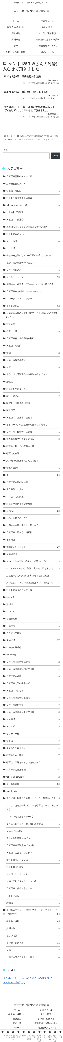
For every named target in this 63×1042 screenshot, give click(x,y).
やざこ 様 (33, 331)
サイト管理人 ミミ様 (33, 860)
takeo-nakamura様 (33, 777)
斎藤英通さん (33, 306)
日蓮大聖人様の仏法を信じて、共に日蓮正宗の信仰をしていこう (31, 315)
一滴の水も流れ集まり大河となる (33, 525)
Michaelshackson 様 (33, 205)
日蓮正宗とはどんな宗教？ (33, 852)
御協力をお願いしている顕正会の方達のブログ (33, 255)
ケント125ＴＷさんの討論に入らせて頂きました (33, 568)
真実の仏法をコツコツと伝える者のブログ (33, 227)
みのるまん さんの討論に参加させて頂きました (33, 583)
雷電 (33, 353)
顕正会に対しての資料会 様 (33, 446)
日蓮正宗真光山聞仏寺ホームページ (33, 291)
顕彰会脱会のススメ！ (33, 183)
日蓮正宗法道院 (33, 345)
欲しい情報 (33, 935)
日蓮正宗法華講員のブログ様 (33, 845)
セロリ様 (33, 248)
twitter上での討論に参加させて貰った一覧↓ (33, 561)
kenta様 (33, 597)
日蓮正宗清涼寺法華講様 (33, 698)
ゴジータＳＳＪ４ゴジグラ (33, 298)
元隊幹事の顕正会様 (33, 769)
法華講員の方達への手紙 (46, 1023)
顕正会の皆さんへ (33, 234)
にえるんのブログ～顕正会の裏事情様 (33, 824)
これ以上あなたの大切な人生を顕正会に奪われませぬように (33, 807)
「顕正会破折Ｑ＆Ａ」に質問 (33, 957)
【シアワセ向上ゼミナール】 (33, 816)
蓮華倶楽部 (33, 554)
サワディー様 (33, 733)
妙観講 (33, 381)
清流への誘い (33, 468)
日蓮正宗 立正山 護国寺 (33, 417)
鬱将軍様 (33, 640)
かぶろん (33, 511)
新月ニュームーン (33, 277)
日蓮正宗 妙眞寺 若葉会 (33, 432)
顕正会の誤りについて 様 (33, 590)
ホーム (17, 1010)
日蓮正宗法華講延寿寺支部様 (33, 712)
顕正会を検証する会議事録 (33, 198)
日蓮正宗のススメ (33, 270)
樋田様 (33, 741)
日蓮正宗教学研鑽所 (33, 360)
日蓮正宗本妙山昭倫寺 (33, 482)
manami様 (33, 654)
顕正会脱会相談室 (33, 867)
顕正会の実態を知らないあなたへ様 (33, 762)
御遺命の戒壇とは (33, 921)
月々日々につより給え (33, 874)
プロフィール (46, 1010)
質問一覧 (33, 928)
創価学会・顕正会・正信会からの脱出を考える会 (33, 284)
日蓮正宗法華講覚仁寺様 (33, 662)
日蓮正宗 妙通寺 (33, 219)
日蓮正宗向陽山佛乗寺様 (33, 683)
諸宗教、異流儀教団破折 (33, 403)
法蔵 (33, 367)
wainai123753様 (33, 831)
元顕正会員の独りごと (33, 518)
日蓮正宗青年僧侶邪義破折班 (33, 338)
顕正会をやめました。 (33, 389)
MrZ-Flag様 (33, 791)
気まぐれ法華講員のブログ (33, 838)
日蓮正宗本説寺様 (33, 690)
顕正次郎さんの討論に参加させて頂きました (33, 575)
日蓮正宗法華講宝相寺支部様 (33, 669)
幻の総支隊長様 (33, 647)
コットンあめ (33, 895)
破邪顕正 (33, 539)
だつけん (33, 611)
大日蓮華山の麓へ (33, 489)
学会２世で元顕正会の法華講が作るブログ (33, 374)
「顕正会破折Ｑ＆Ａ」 (46, 1027)
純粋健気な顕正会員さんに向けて (33, 460)
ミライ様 (33, 726)
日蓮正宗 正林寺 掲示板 (33, 532)
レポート (33, 950)
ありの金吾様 (33, 784)
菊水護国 (33, 410)
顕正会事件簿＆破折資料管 (33, 504)
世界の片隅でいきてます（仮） (33, 439)
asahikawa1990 (11, 982)
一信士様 (33, 626)
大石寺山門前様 (33, 633)
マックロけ (33, 241)
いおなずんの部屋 (33, 496)
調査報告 (17, 1019)
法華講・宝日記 (33, 191)
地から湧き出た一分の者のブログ (33, 262)
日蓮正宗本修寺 (33, 676)
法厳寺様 (33, 719)
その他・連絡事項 (33, 943)
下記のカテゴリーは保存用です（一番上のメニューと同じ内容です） (31, 912)
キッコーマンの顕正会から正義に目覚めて (33, 424)
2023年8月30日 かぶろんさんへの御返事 (26, 978)
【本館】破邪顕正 (33, 212)
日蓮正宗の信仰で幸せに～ (33, 888)
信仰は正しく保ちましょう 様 (33, 881)
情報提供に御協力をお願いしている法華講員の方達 (33, 798)
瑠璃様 (33, 903)
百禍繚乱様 (33, 618)
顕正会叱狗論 (33, 453)
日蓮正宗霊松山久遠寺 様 (33, 176)
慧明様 (33, 604)
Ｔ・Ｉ (33, 475)
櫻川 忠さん (33, 396)
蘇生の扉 (33, 324)
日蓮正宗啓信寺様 (33, 705)
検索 (5, 150)
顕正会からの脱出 (33, 755)
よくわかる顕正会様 (33, 748)
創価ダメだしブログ (33, 547)
